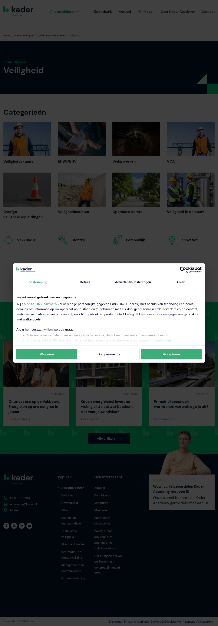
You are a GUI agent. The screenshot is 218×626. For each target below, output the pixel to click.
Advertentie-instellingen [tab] (133, 282)
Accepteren (171, 354)
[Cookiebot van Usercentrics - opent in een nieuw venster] (183, 270)
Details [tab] (85, 282)
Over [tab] (180, 282)
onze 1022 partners (42, 304)
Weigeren (47, 354)
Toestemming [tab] (37, 282)
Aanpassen (106, 354)
